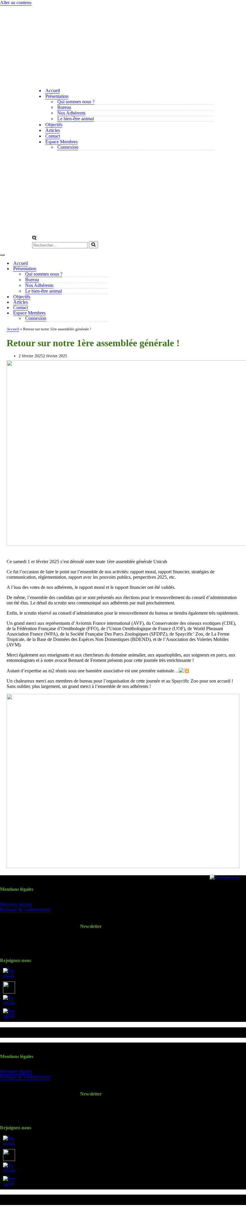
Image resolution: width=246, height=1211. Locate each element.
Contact (52, 136)
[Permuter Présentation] (105, 268)
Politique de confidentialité (25, 909)
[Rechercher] (34, 238)
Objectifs (53, 124)
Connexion (67, 147)
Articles (52, 130)
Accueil (52, 90)
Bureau (64, 107)
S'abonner (91, 940)
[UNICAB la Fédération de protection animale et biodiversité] (123, 44)
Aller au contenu (16, 2)
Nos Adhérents (71, 113)
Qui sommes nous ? (75, 101)
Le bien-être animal (75, 118)
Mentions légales (16, 904)
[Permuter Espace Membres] (105, 313)
